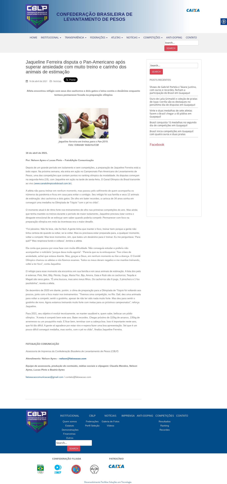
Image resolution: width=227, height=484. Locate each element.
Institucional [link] (50, 37)
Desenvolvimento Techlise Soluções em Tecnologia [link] (107, 482)
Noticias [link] (57, 81)
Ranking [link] (164, 425)
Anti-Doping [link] (174, 37)
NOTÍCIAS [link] (132, 37)
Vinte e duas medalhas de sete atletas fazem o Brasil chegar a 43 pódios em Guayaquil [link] (171, 113)
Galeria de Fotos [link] (110, 421)
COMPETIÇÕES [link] (152, 37)
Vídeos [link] (110, 425)
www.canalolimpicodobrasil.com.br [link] (53, 183)
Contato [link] (182, 415)
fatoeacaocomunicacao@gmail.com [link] (44, 377)
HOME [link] (33, 37)
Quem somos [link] (70, 421)
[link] (37, 16)
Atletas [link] (116, 37)
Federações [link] (98, 37)
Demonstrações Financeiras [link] (70, 431)
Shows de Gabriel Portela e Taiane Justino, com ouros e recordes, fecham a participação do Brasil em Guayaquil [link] (173, 90)
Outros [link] (69, 438)
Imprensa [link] (128, 415)
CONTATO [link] (191, 37)
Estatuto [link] (69, 425)
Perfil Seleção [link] (92, 425)
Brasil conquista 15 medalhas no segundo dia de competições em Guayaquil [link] (173, 124)
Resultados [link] (164, 421)
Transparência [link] (75, 37)
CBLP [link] (92, 415)
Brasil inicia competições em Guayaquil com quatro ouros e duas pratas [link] (171, 133)
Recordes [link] (165, 429)
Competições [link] (164, 415)
